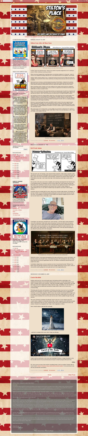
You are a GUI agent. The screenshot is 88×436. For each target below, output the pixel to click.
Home (49, 375)
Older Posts (71, 375)
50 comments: (52, 269)
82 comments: (52, 140)
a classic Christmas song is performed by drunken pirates (50, 366)
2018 (15, 176)
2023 (15, 167)
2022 (15, 168)
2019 (15, 174)
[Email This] (58, 140)
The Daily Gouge (16, 215)
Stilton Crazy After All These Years (41, 43)
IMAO (14, 211)
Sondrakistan (15, 213)
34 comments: (52, 370)
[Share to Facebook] (62, 140)
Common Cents (16, 208)
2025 (15, 163)
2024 (15, 165)
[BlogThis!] (59, 140)
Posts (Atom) (39, 377)
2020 (15, 172)
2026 (15, 154)
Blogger (51, 430)
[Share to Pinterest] (63, 140)
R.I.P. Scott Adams (36, 148)
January (17, 161)
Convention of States (17, 210)
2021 (15, 170)
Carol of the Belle (36, 277)
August (17, 156)
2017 (15, 178)
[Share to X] (60, 140)
